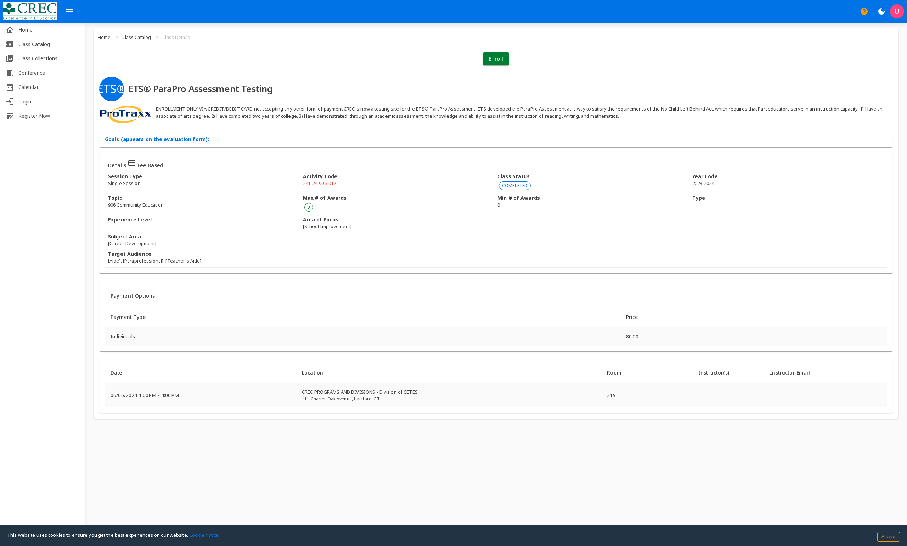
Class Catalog (136, 37)
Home (104, 37)
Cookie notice (204, 535)
